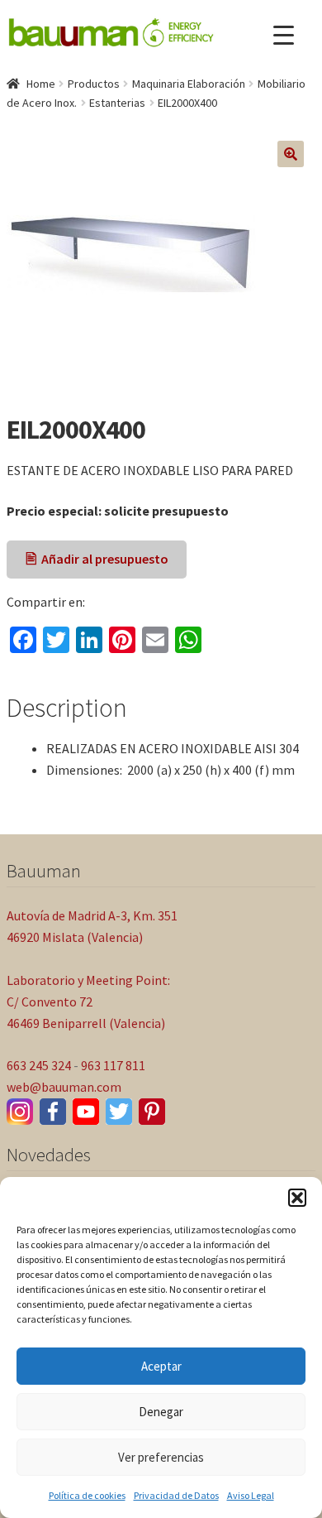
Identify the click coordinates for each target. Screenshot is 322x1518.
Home (40, 83)
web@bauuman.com (64, 1086)
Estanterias (117, 102)
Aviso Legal (250, 1495)
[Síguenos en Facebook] (53, 1111)
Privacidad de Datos (176, 1495)
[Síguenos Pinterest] (152, 1111)
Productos (94, 83)
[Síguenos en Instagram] (20, 1111)
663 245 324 (39, 1065)
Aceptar (161, 1366)
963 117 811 (113, 1065)
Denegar (161, 1412)
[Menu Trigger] (283, 35)
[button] (297, 1197)
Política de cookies (87, 1495)
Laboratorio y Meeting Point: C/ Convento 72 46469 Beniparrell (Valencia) (88, 1001)
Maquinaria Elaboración (188, 83)
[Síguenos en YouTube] (86, 1111)
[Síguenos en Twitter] (119, 1111)
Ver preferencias (161, 1457)
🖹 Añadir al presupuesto (97, 558)
